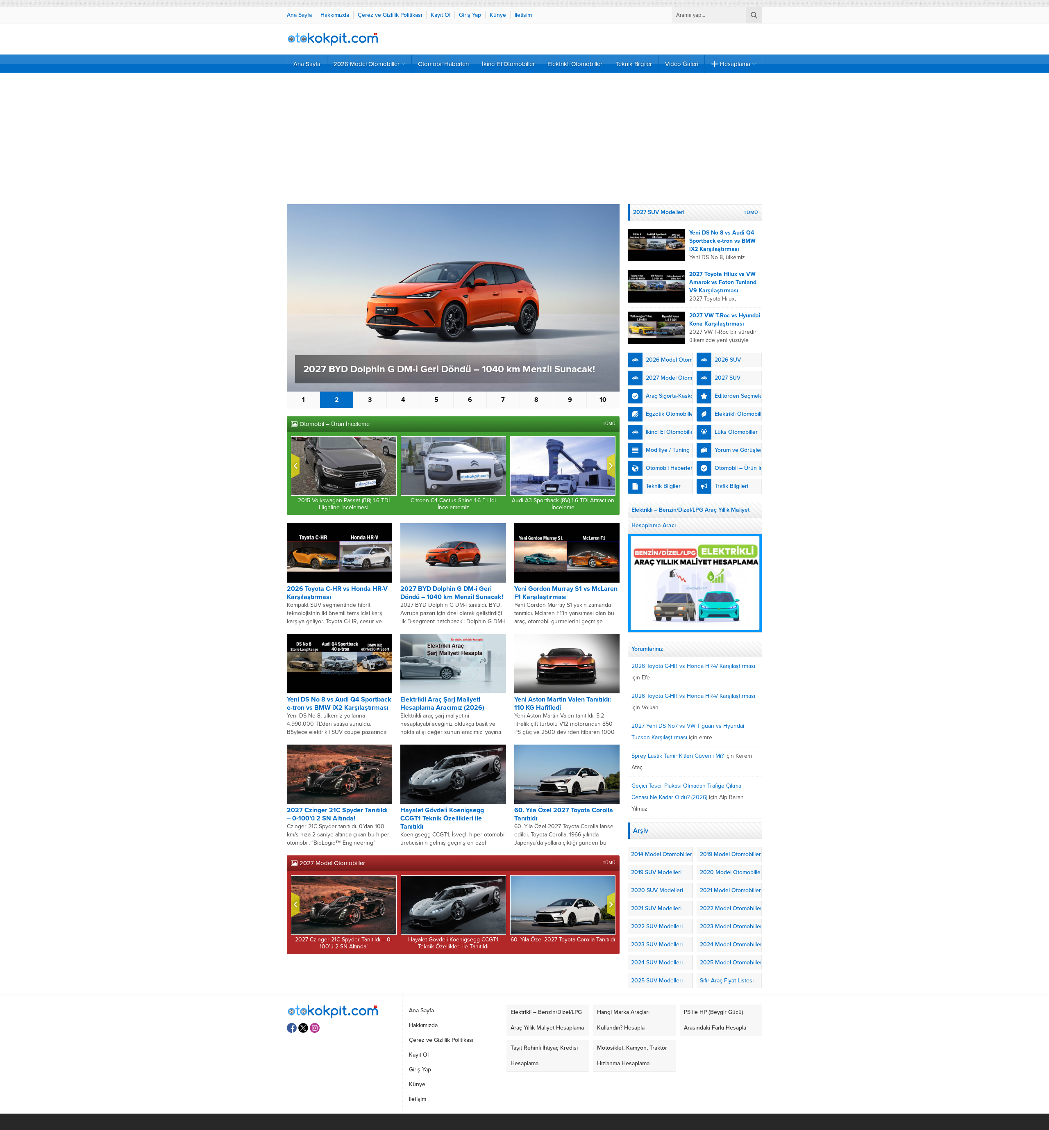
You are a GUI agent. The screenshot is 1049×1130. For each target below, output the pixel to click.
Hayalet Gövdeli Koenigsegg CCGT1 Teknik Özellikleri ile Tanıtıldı (442, 818)
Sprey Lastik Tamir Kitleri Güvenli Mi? (677, 755)
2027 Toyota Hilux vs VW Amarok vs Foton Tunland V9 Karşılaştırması (722, 282)
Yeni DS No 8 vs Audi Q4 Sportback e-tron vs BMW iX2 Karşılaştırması (339, 703)
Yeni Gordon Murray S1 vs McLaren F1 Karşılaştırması (566, 593)
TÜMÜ (609, 423)
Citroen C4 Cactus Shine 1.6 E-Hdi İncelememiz (453, 504)
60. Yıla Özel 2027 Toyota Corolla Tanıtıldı (563, 939)
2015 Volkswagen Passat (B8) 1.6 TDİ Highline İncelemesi (344, 504)
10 (602, 400)
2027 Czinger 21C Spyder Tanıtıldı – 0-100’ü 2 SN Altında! (337, 814)
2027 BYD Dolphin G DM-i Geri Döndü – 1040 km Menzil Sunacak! (449, 369)
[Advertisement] (524, 138)
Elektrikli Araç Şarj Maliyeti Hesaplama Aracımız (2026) (442, 703)
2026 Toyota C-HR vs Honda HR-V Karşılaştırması (693, 666)
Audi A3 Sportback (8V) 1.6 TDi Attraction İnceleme (563, 504)
